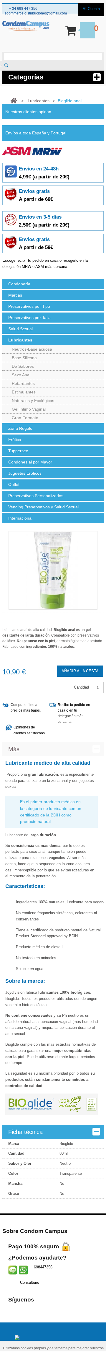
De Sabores (23, 366)
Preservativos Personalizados (35, 495)
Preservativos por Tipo (29, 306)
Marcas (15, 295)
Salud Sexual (20, 328)
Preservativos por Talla (29, 317)
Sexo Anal (21, 374)
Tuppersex (18, 450)
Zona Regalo (20, 428)
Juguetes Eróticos (25, 473)
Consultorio (29, 1282)
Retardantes (23, 383)
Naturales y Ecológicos (33, 400)
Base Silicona (24, 357)
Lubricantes (20, 340)
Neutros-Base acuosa (32, 349)
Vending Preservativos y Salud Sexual (43, 507)
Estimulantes (24, 392)
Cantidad (81, 687)
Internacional (20, 518)
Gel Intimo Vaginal (29, 409)
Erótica (14, 439)
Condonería (19, 284)
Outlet (13, 484)
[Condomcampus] (25, 26)
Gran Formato (25, 417)
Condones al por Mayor (30, 462)
